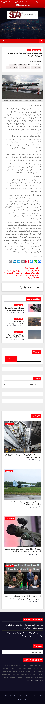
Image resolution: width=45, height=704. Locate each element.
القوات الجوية (9, 471)
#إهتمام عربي (12, 64)
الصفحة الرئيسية (36, 695)
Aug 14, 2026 (12, 326)
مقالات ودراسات (22, 699)
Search (36, 352)
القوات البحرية (9, 424)
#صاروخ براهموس (24, 67)
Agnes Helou (36, 61)
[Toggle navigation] (4, 41)
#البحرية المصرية (36, 67)
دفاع (29, 50)
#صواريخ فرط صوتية (11, 67)
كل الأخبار (27, 695)
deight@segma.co (36, 680)
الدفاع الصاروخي (36, 50)
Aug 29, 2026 (33, 460)
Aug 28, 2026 (12, 312)
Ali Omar (20, 312)
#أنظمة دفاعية (22, 64)
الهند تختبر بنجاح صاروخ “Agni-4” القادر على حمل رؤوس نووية (15, 337)
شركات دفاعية (9, 565)
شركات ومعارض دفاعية (10, 695)
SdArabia (35, 21)
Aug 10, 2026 (12, 339)
